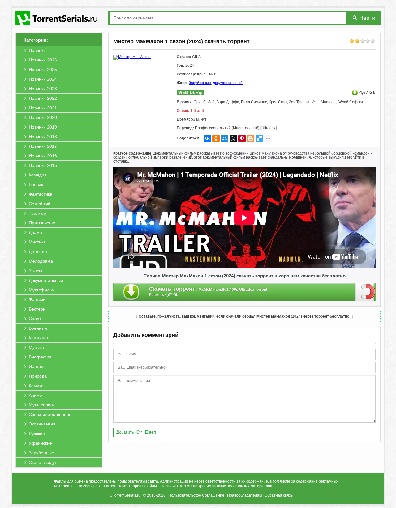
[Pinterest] (242, 138)
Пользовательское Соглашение (196, 495)
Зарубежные (200, 83)
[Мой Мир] (224, 138)
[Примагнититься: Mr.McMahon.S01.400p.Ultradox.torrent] (365, 292)
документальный (228, 83)
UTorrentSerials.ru (125, 495)
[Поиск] (364, 18)
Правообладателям (244, 495)
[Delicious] (259, 138)
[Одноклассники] (216, 138)
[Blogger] (250, 138)
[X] (233, 138)
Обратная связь (279, 495)
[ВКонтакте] (207, 138)
